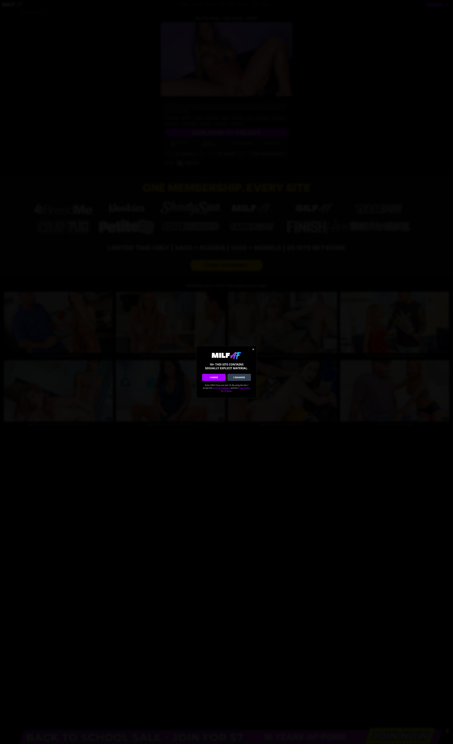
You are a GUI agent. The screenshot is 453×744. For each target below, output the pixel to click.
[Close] (253, 349)
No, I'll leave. (226, 391)
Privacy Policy (244, 388)
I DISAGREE (239, 377)
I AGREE (214, 377)
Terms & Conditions (221, 388)
